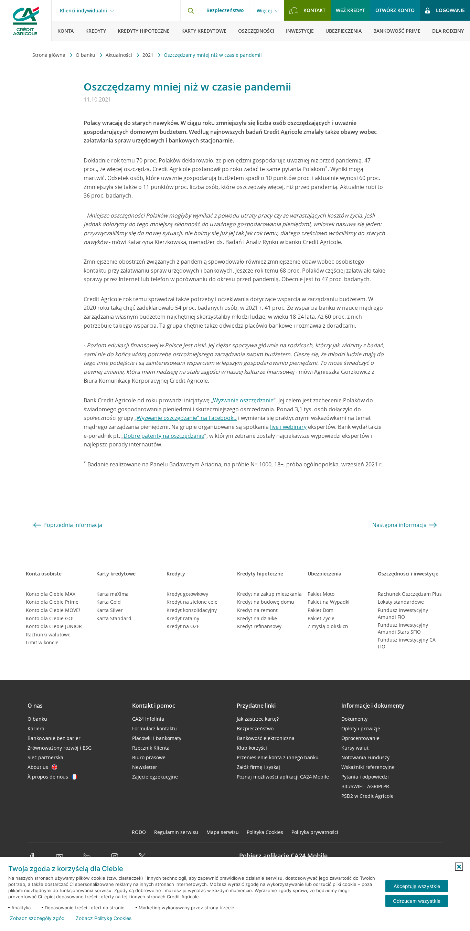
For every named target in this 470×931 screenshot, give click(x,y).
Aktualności (119, 55)
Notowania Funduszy (365, 757)
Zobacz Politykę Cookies (103, 918)
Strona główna (49, 55)
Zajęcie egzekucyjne (155, 776)
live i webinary (288, 427)
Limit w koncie (42, 642)
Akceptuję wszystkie (417, 886)
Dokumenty (354, 719)
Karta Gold (108, 602)
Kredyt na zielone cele (192, 602)
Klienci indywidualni (83, 10)
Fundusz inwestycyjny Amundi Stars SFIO (403, 628)
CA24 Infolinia (148, 719)
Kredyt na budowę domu (265, 602)
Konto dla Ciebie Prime (52, 602)
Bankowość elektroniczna (266, 738)
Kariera (36, 728)
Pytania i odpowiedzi (365, 776)
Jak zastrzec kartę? (258, 719)
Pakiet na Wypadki (329, 602)
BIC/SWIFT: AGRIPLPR (365, 786)
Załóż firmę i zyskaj (258, 767)
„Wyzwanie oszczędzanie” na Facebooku (186, 418)
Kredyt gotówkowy (187, 594)
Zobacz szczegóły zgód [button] (37, 918)
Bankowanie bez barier (54, 738)
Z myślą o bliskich (328, 626)
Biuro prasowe (148, 757)
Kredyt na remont (257, 610)
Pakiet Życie (321, 618)
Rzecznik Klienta (151, 747)
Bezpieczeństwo (225, 10)
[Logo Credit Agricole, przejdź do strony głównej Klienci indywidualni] (26, 20)
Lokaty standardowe (401, 602)
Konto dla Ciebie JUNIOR (54, 626)
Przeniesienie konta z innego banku (278, 757)
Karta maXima (112, 594)
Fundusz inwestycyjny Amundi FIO (403, 613)
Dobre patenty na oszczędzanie (164, 436)
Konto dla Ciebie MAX (50, 594)
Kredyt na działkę (257, 618)
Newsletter (144, 767)
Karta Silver (109, 610)
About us (38, 767)
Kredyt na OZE (183, 626)
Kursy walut (354, 747)
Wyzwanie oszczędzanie (243, 400)
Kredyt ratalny (183, 618)
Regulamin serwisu (176, 832)
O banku (86, 55)
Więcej (264, 10)
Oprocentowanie (360, 738)
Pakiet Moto (321, 594)
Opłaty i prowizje (360, 728)
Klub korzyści (252, 747)
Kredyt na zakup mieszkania (269, 594)
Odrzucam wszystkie (416, 901)
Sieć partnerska (45, 757)
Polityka (265, 832)
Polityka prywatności (314, 832)
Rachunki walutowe (48, 634)
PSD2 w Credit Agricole (367, 796)
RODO (139, 832)
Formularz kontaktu (154, 728)
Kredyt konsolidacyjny (192, 610)
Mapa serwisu (222, 832)
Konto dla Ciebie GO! (50, 618)
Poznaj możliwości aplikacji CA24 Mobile (283, 776)
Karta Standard (113, 618)
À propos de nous (48, 776)
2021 (148, 55)
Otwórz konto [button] (395, 10)
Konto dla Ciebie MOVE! (53, 610)
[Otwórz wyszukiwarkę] (190, 10)
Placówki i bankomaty (156, 738)
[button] (459, 866)
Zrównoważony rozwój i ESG (60, 747)
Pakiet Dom (320, 610)
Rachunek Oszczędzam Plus (410, 594)
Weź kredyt (350, 10)
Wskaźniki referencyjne (368, 767)
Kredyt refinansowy (259, 626)
